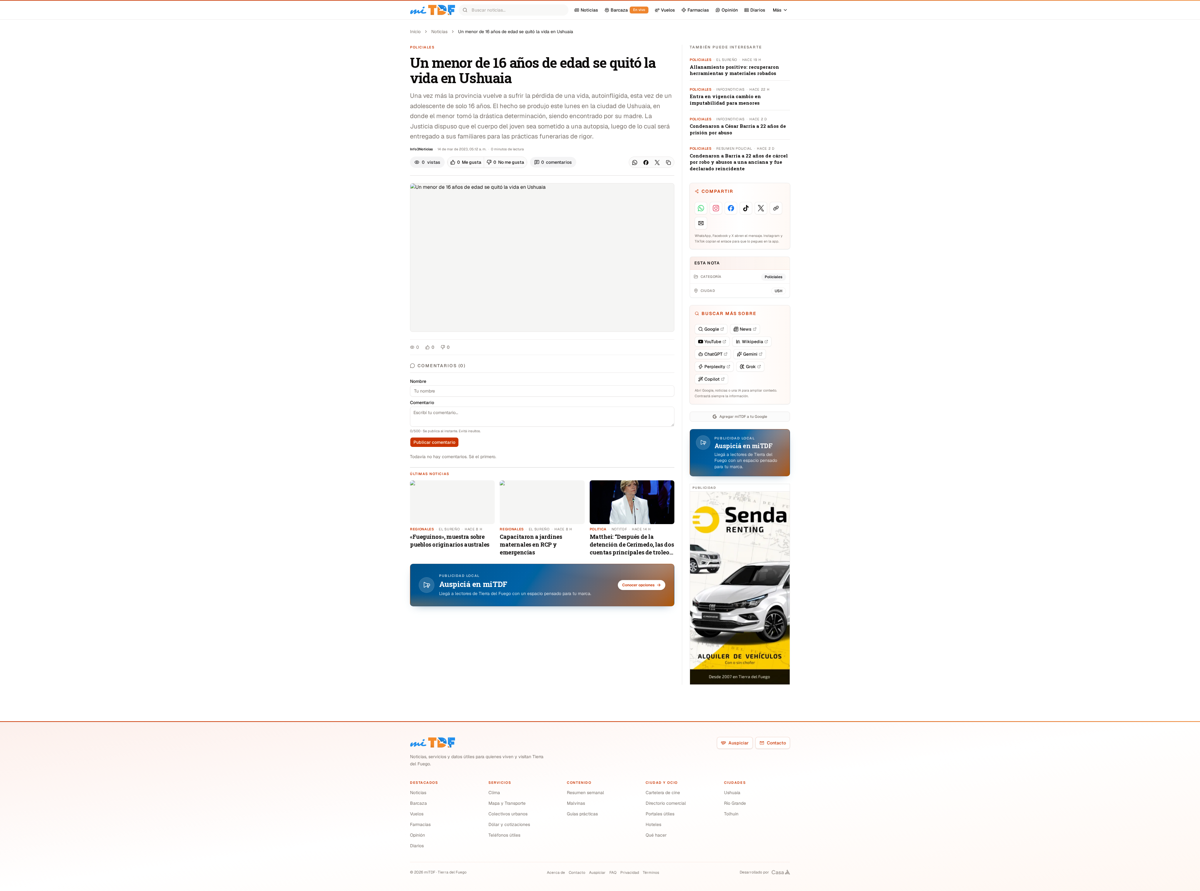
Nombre (418, 381)
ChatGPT (713, 354)
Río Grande (735, 803)
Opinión (417, 835)
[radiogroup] (487, 162)
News (746, 329)
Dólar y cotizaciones (509, 824)
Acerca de (556, 872)
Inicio (415, 31)
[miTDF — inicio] (432, 742)
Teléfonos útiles (504, 835)
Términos (651, 872)
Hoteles (653, 824)
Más (777, 10)
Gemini (750, 354)
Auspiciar (738, 743)
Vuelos (416, 814)
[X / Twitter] (657, 162)
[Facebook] (646, 162)
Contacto (776, 743)
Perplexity (714, 366)
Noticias (439, 31)
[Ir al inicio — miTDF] (432, 10)
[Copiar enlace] (668, 162)
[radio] (466, 162)
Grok (751, 366)
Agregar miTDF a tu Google (743, 416)
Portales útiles (660, 814)
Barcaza (418, 803)
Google (711, 329)
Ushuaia (732, 792)
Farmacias (420, 824)
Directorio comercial (666, 803)
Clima (494, 792)
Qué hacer (656, 835)
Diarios (417, 845)
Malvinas (576, 803)
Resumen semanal (585, 792)
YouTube (712, 341)
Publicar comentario (434, 442)
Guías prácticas (582, 814)
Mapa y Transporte (507, 803)
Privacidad (629, 872)
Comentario (422, 402)
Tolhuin (731, 814)
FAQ (613, 872)
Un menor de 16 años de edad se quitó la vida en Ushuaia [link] (515, 31)
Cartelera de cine (663, 792)
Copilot (712, 379)
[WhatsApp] (634, 162)
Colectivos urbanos (508, 814)
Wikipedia (752, 341)
